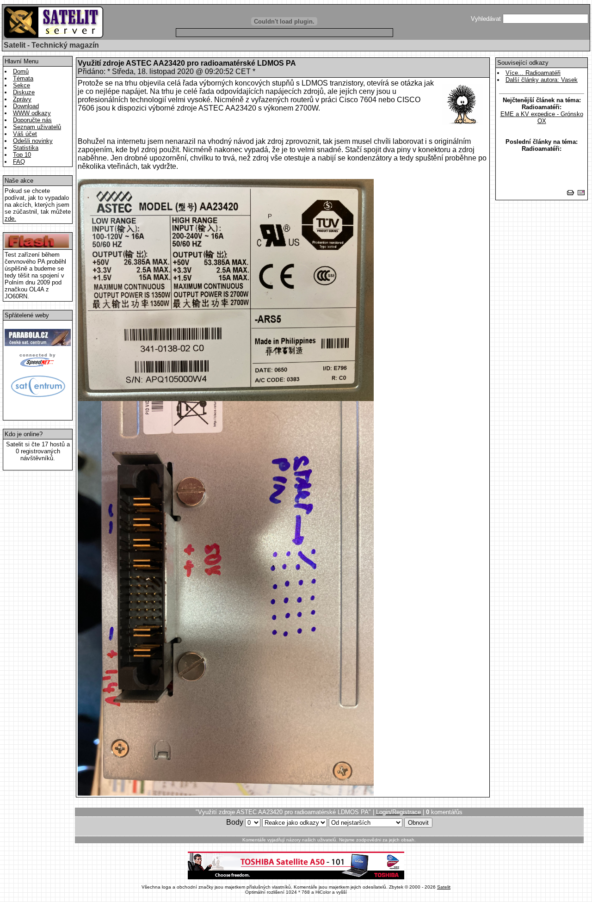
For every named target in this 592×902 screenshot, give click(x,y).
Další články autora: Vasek (542, 79)
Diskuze (24, 92)
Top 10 (22, 154)
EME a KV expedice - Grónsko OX (541, 117)
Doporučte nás (32, 120)
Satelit (443, 887)
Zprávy (22, 99)
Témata (23, 78)
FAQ (19, 161)
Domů (21, 71)
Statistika (25, 147)
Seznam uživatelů (37, 127)
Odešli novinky (33, 140)
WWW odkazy (32, 113)
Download (26, 106)
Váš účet (25, 133)
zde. (10, 218)
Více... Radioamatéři (533, 72)
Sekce (21, 85)
